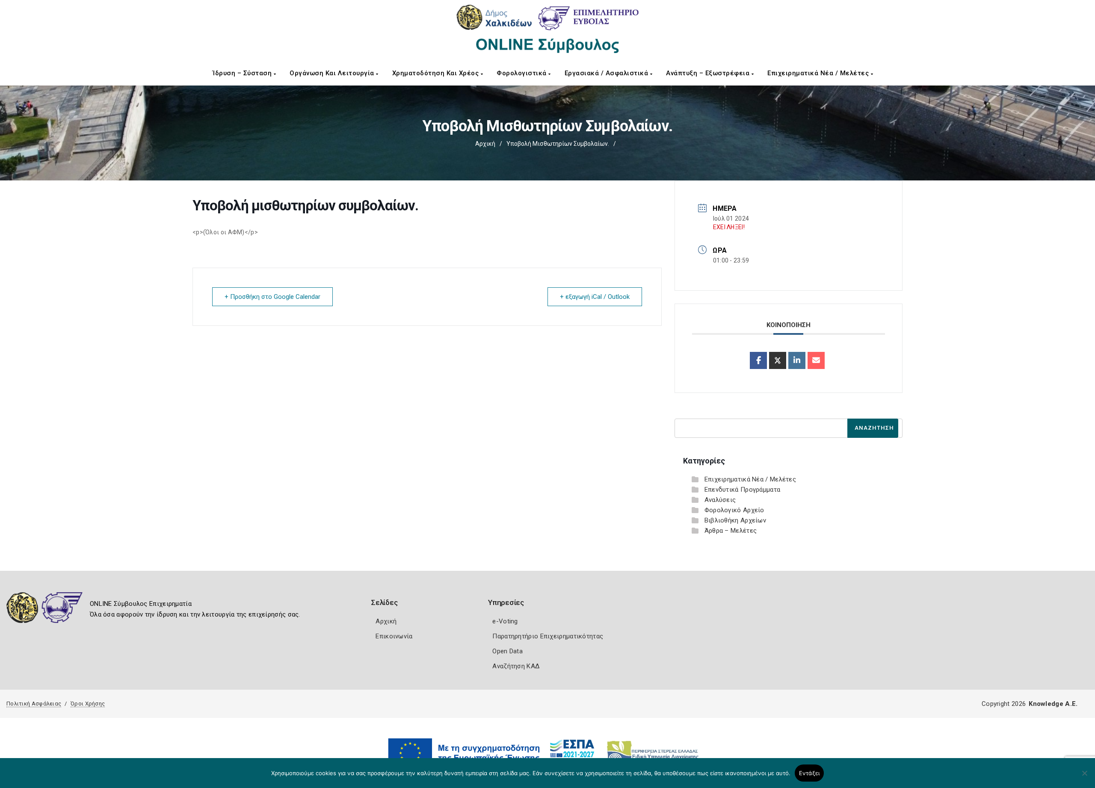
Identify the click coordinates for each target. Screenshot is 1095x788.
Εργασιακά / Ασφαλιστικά (607, 73)
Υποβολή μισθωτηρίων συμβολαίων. (557, 143)
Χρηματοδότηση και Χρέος (436, 73)
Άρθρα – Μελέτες (730, 530)
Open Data (507, 651)
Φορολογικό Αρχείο (734, 510)
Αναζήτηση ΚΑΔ (515, 666)
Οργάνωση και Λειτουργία (333, 73)
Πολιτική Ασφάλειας (33, 703)
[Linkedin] (796, 360)
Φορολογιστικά (522, 73)
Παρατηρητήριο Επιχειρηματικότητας (547, 636)
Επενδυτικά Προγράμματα (742, 489)
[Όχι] (1084, 777)
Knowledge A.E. (1053, 704)
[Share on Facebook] (758, 360)
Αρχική (485, 143)
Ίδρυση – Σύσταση (243, 73)
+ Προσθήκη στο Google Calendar (272, 297)
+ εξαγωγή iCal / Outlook (595, 297)
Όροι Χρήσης (88, 703)
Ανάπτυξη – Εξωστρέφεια (709, 73)
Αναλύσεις (720, 500)
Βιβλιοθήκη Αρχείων (735, 520)
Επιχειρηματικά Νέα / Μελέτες (819, 73)
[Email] (816, 360)
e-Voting (505, 621)
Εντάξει (809, 773)
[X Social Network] (777, 360)
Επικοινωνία (394, 636)
